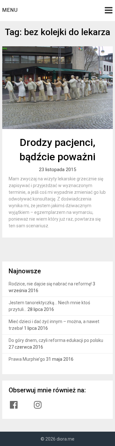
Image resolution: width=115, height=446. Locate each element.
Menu (10, 10)
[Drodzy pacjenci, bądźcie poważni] (57, 87)
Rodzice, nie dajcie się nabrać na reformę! (50, 283)
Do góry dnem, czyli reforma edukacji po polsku (56, 340)
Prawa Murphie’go (27, 359)
